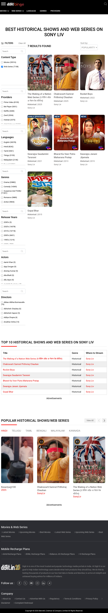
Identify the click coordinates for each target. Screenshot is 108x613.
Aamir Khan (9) (10, 262)
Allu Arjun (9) (9, 280)
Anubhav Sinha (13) (11, 322)
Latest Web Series (63, 532)
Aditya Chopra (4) (10, 317)
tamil (29, 431)
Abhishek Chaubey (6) (12, 309)
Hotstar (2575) (9, 120)
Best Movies (45, 532)
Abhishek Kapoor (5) (12, 313)
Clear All (21, 43)
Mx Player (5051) (10, 107)
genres (43, 11)
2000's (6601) (9, 235)
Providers (55, 11)
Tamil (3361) (9, 151)
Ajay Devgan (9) (10, 267)
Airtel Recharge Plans (11, 554)
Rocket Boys (9, 370)
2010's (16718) (10, 231)
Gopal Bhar (8, 392)
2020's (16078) (10, 227)
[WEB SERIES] (23, 11)
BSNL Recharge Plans (35, 554)
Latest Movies (8, 532)
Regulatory (54, 599)
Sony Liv (90, 358)
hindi (4, 431)
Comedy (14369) (10, 187)
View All (90, 420)
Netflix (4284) (9, 111)
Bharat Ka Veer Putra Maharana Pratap (21, 380)
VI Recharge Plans (87, 554)
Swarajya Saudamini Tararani (16, 375)
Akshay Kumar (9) (11, 271)
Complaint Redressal (23, 603)
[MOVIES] (8, 11)
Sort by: (84, 43)
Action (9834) (9, 202)
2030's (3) (8, 222)
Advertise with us (37, 599)
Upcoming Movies (27, 532)
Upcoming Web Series (84, 532)
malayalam (58, 431)
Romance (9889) (10, 197)
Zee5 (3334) (9, 115)
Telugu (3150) (9, 155)
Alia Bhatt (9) (9, 275)
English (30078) (10, 142)
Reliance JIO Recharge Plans (62, 554)
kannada (74, 431)
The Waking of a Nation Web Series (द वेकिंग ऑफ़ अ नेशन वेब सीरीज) (32, 358)
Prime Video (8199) (11, 102)
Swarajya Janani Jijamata (15, 386)
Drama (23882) (10, 182)
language (31, 11)
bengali (41, 431)
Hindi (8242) (9, 147)
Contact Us (20, 599)
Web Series (17, 11)
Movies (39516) (10, 62)
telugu (16, 431)
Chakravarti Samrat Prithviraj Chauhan (21, 364)
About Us (6, 599)
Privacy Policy (92, 599)
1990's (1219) (9, 240)
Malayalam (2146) (11, 160)
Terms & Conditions (72, 599)
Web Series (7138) (11, 67)
